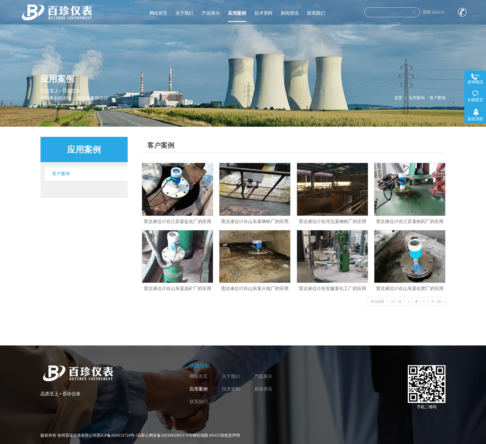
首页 (398, 98)
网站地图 (200, 435)
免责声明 (232, 435)
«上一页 (396, 302)
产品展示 (211, 13)
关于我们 (185, 13)
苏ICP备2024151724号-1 (117, 435)
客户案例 (61, 173)
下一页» (436, 302)
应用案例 (237, 13)
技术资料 (264, 13)
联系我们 (316, 13)
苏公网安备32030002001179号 (166, 435)
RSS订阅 (216, 435)
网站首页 (158, 13)
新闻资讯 (290, 13)
